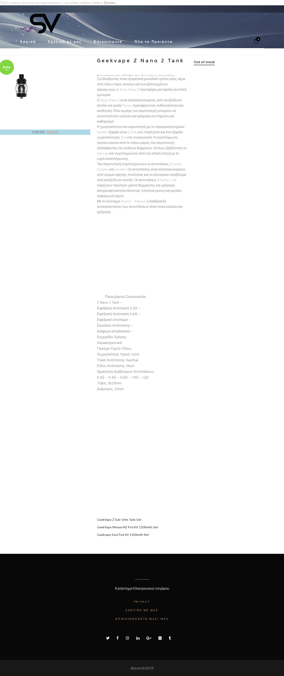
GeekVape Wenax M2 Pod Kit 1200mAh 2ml (127, 527)
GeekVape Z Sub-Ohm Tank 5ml (119, 519)
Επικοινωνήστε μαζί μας (141, 619)
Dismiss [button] (110, 2)
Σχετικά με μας (142, 610)
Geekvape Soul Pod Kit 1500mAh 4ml (123, 534)
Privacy (142, 601)
